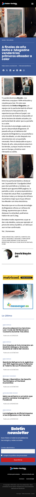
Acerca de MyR (30, 479)
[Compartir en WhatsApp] (24, 70)
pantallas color (15, 242)
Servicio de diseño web (28, 474)
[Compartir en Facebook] (3, 70)
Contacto (21, 479)
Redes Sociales (13, 393)
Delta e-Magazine (7, 239)
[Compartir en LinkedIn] (10, 70)
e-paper (23, 239)
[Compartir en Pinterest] (17, 70)
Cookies (32, 493)
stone (4, 244)
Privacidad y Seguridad (9, 376)
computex (17, 237)
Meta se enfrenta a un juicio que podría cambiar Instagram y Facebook (17, 398)
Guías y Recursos (7, 40)
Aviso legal (18, 493)
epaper (8, 240)
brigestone (10, 237)
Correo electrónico (8, 448)
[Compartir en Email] (20, 70)
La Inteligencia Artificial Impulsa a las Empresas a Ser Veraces (18, 414)
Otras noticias (7, 325)
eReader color (15, 240)
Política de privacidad (26, 493)
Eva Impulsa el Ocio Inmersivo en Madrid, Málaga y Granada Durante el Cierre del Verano (18, 347)
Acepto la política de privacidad (15, 456)
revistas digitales (26, 242)
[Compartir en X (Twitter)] (7, 70)
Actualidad (6, 393)
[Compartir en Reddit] (13, 70)
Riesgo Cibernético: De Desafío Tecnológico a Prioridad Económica (17, 381)
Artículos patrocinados (14, 474)
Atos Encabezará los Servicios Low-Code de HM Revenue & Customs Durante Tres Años (16, 330)
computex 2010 (25, 237)
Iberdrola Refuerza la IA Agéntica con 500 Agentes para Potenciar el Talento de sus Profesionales (18, 364)
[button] (32, 3)
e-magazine (17, 239)
